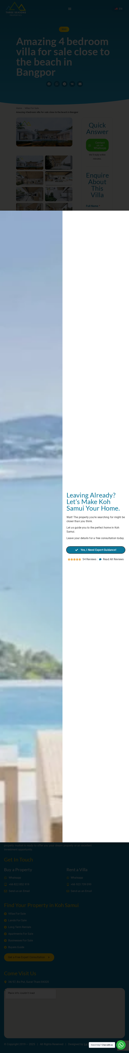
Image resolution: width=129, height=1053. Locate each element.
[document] (64, 526)
